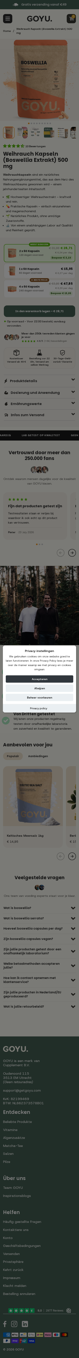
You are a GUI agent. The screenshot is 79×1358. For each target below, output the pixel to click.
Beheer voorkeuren (39, 697)
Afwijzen (39, 688)
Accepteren (39, 679)
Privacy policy (38, 708)
